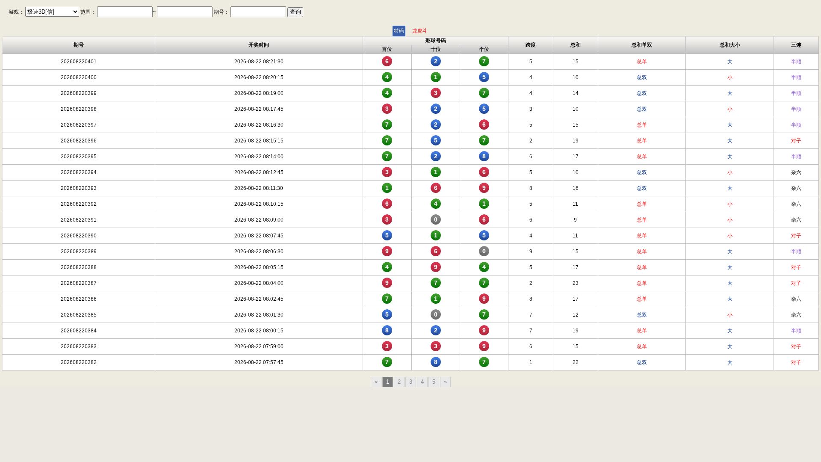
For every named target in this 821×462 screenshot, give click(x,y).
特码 (399, 31)
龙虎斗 (420, 31)
